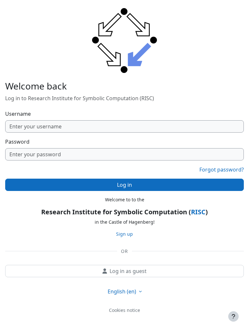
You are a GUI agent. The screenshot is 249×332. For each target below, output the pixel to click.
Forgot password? (221, 169)
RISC (198, 212)
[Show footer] (233, 316)
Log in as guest (128, 271)
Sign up (124, 234)
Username (18, 113)
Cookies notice (124, 310)
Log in (124, 184)
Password (17, 141)
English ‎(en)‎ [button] (122, 291)
